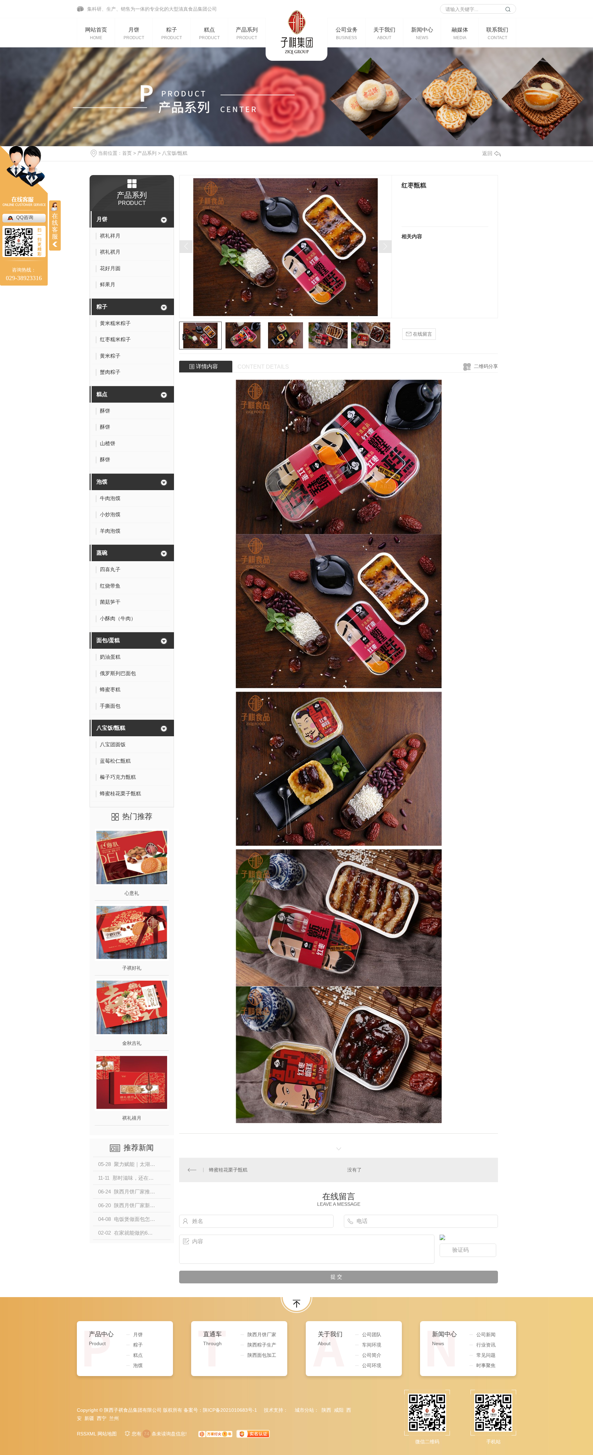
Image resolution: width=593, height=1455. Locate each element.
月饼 (134, 33)
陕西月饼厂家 (261, 1334)
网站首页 (96, 33)
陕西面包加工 (261, 1355)
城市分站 (304, 1410)
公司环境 (371, 1365)
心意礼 (132, 893)
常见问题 (486, 1355)
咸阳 (339, 1410)
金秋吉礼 (131, 1043)
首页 (127, 153)
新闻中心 (422, 33)
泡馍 (101, 482)
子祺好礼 (131, 968)
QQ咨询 (24, 217)
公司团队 (371, 1334)
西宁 (101, 1418)
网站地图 (107, 1433)
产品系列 (247, 33)
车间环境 (371, 1345)
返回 (487, 153)
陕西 (326, 1410)
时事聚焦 (486, 1365)
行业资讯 (486, 1345)
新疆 (89, 1418)
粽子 (171, 33)
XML (91, 1433)
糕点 (209, 33)
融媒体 (460, 33)
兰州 (114, 1418)
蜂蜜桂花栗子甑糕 (228, 1170)
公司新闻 (486, 1334)
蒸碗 (101, 553)
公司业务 (347, 33)
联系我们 (497, 33)
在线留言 (421, 334)
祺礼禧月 (131, 1118)
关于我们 (384, 33)
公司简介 (371, 1355)
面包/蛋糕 (108, 640)
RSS (81, 1433)
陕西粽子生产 (261, 1345)
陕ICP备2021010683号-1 (230, 1410)
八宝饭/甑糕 (174, 153)
